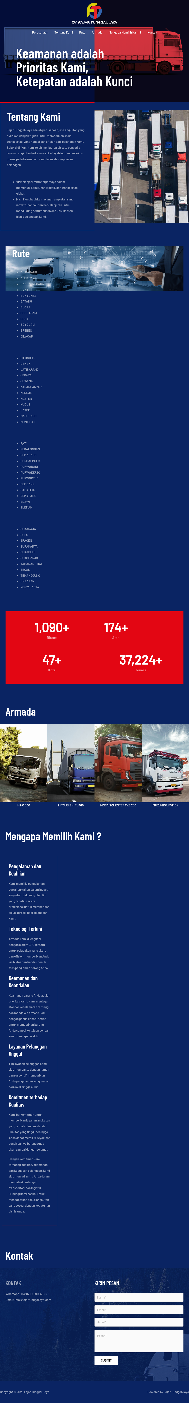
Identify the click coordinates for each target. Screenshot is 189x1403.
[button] (4, 766)
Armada (97, 32)
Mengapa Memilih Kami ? (125, 32)
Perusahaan (40, 32)
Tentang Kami (63, 32)
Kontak (152, 32)
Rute (82, 32)
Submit (106, 1360)
